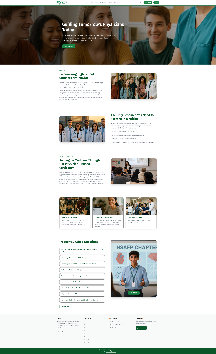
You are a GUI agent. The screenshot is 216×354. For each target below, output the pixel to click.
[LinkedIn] (58, 331)
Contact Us (112, 328)
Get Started (69, 46)
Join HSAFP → (141, 328)
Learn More (134, 292)
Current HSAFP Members (116, 325)
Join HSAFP (148, 3)
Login (156, 3)
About (86, 3)
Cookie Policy (87, 343)
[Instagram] (61, 331)
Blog (110, 3)
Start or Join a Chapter (115, 322)
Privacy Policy (87, 340)
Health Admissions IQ (111, 352)
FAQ (84, 328)
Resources (86, 334)
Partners (86, 331)
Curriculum (94, 3)
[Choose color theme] (141, 2)
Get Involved (117, 3)
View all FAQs (65, 306)
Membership (102, 3)
